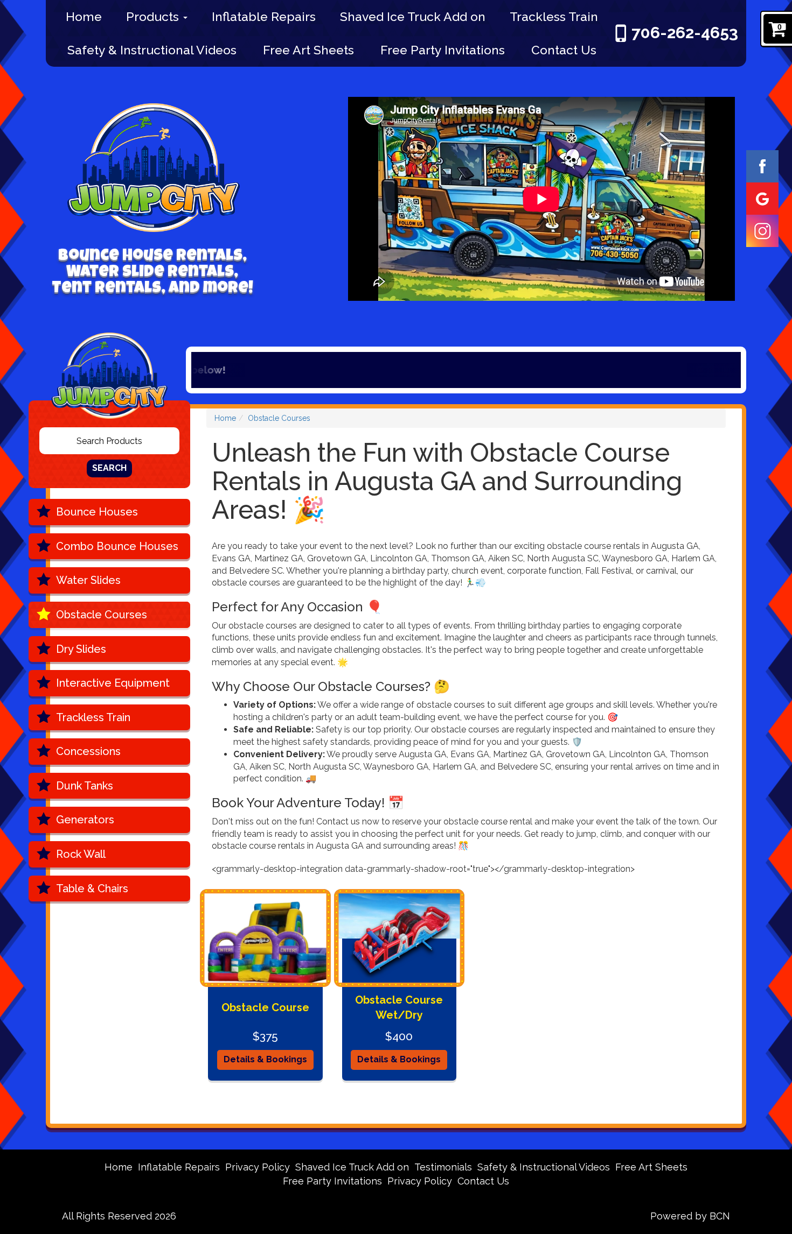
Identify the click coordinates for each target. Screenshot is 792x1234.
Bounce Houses (97, 511)
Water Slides (88, 580)
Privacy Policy (257, 1167)
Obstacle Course (265, 1007)
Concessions (88, 751)
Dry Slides (81, 649)
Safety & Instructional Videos (152, 50)
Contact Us (563, 50)
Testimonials (443, 1167)
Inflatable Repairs (264, 16)
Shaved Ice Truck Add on (412, 16)
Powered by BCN (690, 1216)
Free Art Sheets (308, 50)
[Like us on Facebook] (762, 165)
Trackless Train (554, 16)
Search (109, 468)
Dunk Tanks (84, 785)
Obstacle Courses (101, 614)
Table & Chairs (92, 888)
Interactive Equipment (113, 682)
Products (154, 16)
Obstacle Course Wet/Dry (399, 1007)
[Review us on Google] (762, 198)
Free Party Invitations (442, 50)
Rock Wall (81, 854)
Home (84, 16)
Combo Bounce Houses (117, 546)
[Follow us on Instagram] (762, 230)
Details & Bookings (265, 1059)
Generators (85, 819)
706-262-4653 (684, 32)
